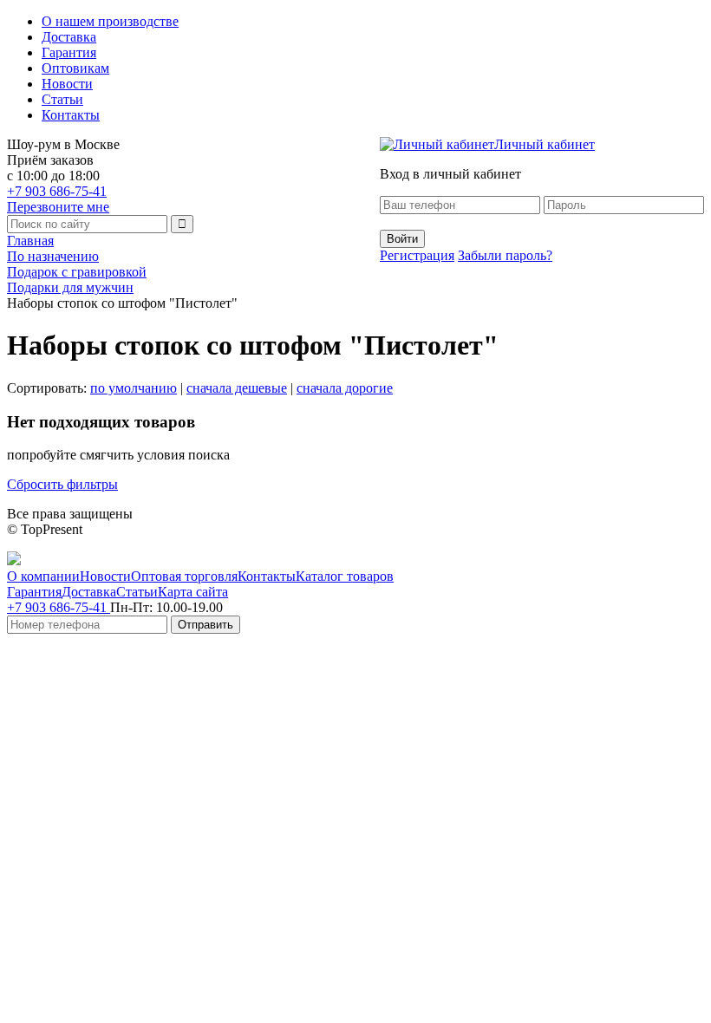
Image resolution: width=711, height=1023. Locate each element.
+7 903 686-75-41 (57, 191)
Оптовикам (75, 68)
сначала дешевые (236, 388)
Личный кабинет (544, 144)
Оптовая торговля (184, 576)
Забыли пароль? (505, 255)
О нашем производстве (110, 21)
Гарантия (69, 52)
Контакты (71, 115)
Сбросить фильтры (62, 484)
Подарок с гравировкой (77, 271)
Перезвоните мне (58, 206)
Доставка (69, 36)
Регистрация (417, 255)
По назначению (53, 256)
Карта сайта (193, 591)
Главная (30, 240)
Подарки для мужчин (70, 287)
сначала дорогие (345, 388)
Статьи (62, 99)
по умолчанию (133, 388)
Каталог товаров (345, 576)
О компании (43, 576)
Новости (67, 83)
